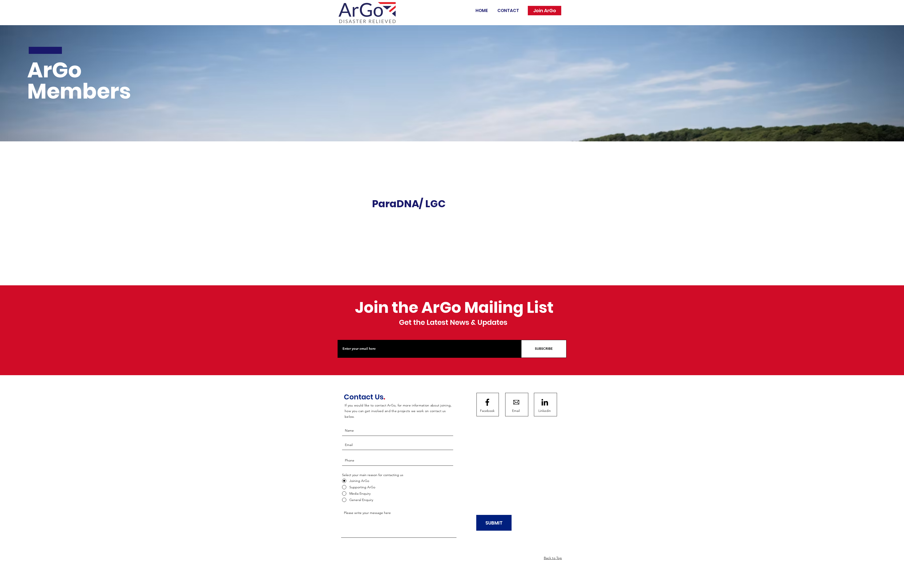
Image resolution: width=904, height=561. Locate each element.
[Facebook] (487, 402)
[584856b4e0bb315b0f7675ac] (516, 402)
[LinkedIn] (544, 402)
